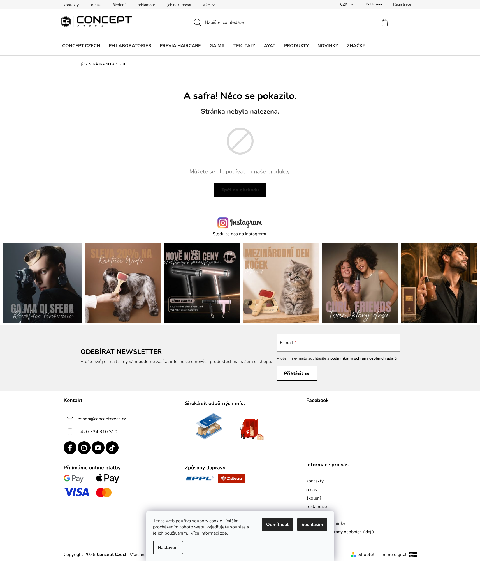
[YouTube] (98, 447)
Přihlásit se (296, 373)
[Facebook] (70, 447)
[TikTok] (112, 447)
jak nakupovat (179, 5)
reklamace (146, 5)
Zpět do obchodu (240, 190)
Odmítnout (277, 524)
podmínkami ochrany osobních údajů (363, 358)
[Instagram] (84, 447)
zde (223, 533)
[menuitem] (81, 45)
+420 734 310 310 (97, 432)
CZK (344, 4)
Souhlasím (312, 524)
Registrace (402, 4)
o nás (96, 5)
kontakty (71, 5)
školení (119, 5)
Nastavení (168, 547)
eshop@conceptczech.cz (102, 419)
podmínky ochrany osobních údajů (340, 532)
